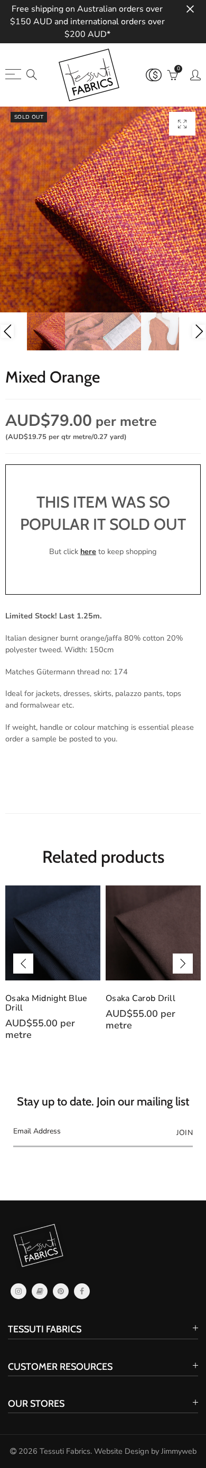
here (88, 551)
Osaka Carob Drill (140, 998)
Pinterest (61, 1291)
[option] (103, 209)
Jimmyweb (178, 1451)
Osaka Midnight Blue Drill (46, 1003)
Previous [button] (7, 331)
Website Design (121, 1451)
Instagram (18, 1291)
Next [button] (198, 331)
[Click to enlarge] (182, 124)
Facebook (82, 1291)
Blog (40, 1291)
